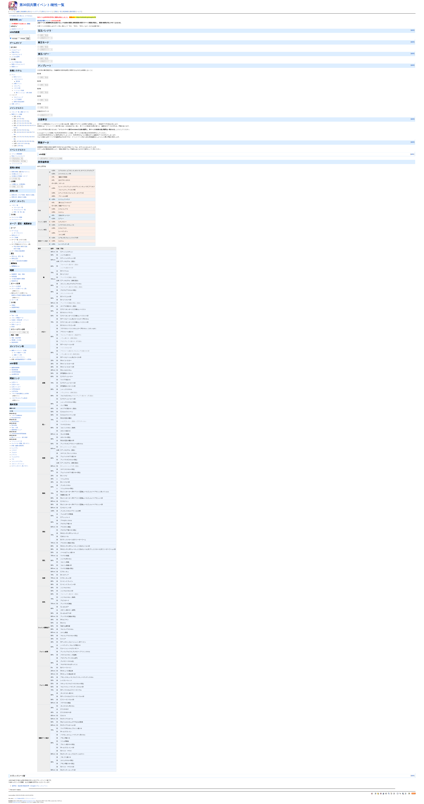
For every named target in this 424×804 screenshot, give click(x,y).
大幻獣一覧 (16, 178)
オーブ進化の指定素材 (18, 251)
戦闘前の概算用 (26, 295)
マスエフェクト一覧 (20, 209)
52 (20, 130)
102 (19, 143)
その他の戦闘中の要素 (18, 279)
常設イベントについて (18, 156)
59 (23, 130)
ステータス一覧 (18, 207)
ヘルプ (79, 11)
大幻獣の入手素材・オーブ (19, 176)
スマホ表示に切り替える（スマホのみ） (21, 16)
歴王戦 (18, 81)
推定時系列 (14, 342)
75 (20, 137)
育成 (26, 246)
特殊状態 (14, 276)
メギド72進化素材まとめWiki (20, 393)
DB (15, 249)
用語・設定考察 (16, 338)
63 (18, 132)
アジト (13, 74)
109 (19, 145)
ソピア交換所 (18, 99)
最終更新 (73, 11)
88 (20, 141)
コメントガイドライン (18, 357)
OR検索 (22, 38)
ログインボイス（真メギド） (20, 466)
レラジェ (14, 454)
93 (25, 141)
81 (28, 137)
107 (22, 143)
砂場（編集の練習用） (18, 445)
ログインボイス (16, 322)
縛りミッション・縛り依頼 (24, 92)
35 (25, 123)
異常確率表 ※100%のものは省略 (51, 158)
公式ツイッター (16, 387)
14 (18, 118)
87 (18, 141)
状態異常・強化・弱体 (18, 274)
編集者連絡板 (15, 367)
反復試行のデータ (46, 38)
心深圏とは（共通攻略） (18, 184)
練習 (16, 359)
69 (30, 132)
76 (23, 137)
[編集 (19, 20)
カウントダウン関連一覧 (20, 332)
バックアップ (36, 11)
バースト (27, 242)
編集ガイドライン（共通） (19, 350)
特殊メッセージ (16, 324)
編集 (18, 11)
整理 (22, 246)
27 (18, 123)
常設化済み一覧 (18, 158)
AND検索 (14, 38)
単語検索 (66, 11)
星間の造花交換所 (19, 101)
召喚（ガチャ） (16, 104)
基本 (18, 246)
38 (20, 125)
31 (20, 123)
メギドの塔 (17, 88)
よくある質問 (15, 56)
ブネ (12, 459)
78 (25, 137)
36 (28, 123)
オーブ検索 (14, 237)
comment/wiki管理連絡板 (18, 433)
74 (18, 137)
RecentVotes (15, 421)
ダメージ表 (14, 300)
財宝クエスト (18, 77)
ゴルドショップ (18, 97)
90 (23, 141)
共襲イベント (18, 83)
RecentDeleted (16, 417)
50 (18, 130)
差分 (29, 11)
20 (18, 121)
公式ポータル (15, 384)
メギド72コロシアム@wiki (19, 398)
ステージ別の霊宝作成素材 (19, 261)
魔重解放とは (15, 266)
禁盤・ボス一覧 (18, 186)
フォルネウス (15, 457)
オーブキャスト (18, 233)
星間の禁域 (14, 172)
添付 (43, 11)
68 (28, 132)
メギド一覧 (14, 205)
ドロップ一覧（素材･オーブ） (20, 112)
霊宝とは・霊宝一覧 (17, 256)
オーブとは (14, 231)
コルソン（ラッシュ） (18, 463)
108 (26, 143)
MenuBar (14, 425)
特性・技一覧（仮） (20, 212)
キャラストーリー (16, 219)
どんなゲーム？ (16, 50)
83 (30, 137)
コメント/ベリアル (16, 461)
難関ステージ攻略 (16, 114)
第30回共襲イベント (43, 21)
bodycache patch (17, 802)
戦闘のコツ (14, 66)
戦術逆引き (14, 281)
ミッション (17, 90)
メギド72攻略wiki (16, 415)
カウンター (22, 242)
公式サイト (14, 382)
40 (25, 125)
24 (25, 121)
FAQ (15, 246)
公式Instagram (15, 389)
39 (23, 125)
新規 (56, 11)
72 (33, 132)
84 (33, 137)
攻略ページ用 (18, 355)
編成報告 (21, 359)
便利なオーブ (15, 235)
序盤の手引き (15, 52)
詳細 (28, 23)
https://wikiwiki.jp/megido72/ (86, 17)
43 (28, 125)
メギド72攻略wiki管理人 (19, 798)
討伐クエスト (25, 172)
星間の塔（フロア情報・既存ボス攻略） (23, 195)
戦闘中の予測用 (16, 295)
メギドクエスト (18, 79)
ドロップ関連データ (17, 318)
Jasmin (28, 802)
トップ (11, 11)
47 (33, 125)
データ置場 (27, 359)
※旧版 (18, 249)
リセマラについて (16, 54)
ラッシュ (16, 242)
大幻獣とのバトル (16, 174)
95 (28, 141)
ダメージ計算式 (16, 286)
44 (30, 125)
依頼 (22, 90)
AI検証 (13, 305)
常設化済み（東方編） (20, 161)
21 (20, 121)
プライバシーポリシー (31, 798)
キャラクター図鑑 (16, 217)
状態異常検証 (15, 307)
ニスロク (14, 450)
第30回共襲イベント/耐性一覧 (42, 5)
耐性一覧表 (44, 35)
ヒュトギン (14, 448)
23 (23, 121)
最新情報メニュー (16, 430)
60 (25, 130)
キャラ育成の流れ (16, 62)
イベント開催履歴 (16, 154)
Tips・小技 (14, 315)
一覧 (60, 11)
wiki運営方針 (15, 374)
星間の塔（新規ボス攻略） (19, 197)
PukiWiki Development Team (28, 800)
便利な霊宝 (14, 258)
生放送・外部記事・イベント (20, 320)
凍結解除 (24, 11)
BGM (12, 326)
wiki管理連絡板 (15, 372)
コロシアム (17, 86)
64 (20, 132)
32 (23, 123)
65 (23, 132)
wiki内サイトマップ (17, 29)
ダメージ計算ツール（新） (19, 288)
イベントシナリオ (16, 163)
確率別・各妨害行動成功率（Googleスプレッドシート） (30, 786)
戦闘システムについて (18, 64)
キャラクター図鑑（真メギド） (20, 443)
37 (18, 125)
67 (25, 132)
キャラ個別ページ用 (20, 352)
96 (30, 141)
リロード (49, 11)
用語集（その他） (16, 340)
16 (20, 118)
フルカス (14, 452)
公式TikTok (14, 391)
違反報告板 (14, 370)
